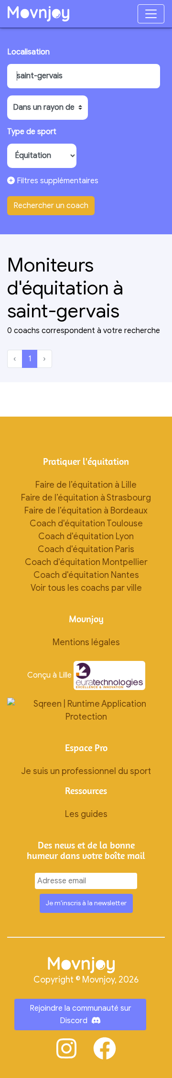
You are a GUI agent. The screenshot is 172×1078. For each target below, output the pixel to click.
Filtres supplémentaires (56, 181)
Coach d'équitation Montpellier (86, 562)
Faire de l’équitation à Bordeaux (86, 510)
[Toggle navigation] (151, 13)
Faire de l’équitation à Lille (86, 485)
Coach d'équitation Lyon (86, 536)
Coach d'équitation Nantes (86, 575)
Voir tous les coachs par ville (86, 588)
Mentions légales (86, 642)
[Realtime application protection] (86, 710)
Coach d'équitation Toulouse (86, 523)
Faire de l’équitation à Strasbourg (86, 497)
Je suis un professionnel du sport (86, 771)
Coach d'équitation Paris (86, 549)
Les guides (86, 814)
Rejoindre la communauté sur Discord (80, 1015)
